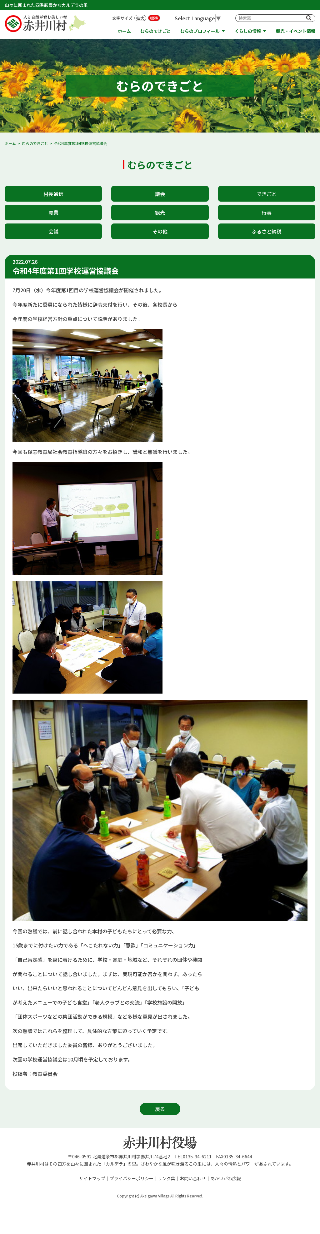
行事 (267, 212)
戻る (160, 1108)
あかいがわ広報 (225, 1178)
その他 (160, 231)
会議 (53, 231)
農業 (53, 212)
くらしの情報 (248, 31)
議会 (160, 194)
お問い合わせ (193, 1178)
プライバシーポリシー (131, 1178)
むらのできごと (155, 31)
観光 (160, 212)
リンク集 (166, 1178)
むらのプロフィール (200, 31)
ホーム (124, 31)
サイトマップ (92, 1178)
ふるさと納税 (267, 231)
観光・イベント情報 (295, 31)
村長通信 (53, 194)
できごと (267, 194)
